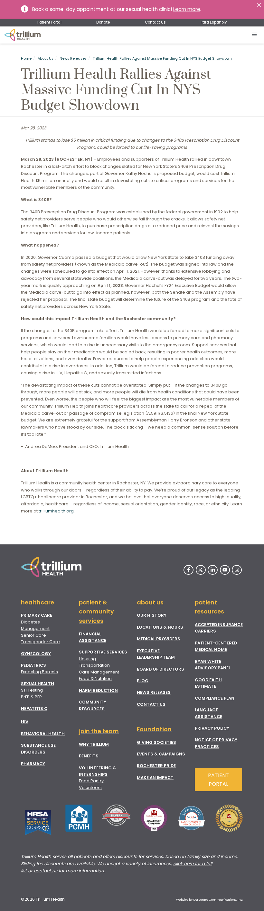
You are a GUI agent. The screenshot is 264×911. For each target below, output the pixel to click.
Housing (87, 659)
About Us (45, 58)
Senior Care (33, 635)
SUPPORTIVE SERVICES (103, 652)
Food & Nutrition (95, 678)
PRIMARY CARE (36, 615)
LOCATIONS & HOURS (160, 627)
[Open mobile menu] (254, 35)
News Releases (73, 58)
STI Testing (32, 690)
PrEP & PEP (31, 697)
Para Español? (214, 22)
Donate (103, 22)
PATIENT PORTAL (218, 780)
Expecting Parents (39, 671)
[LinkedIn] (213, 570)
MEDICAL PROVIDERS (158, 639)
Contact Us (155, 22)
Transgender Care (40, 641)
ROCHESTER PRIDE (156, 765)
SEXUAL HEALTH (37, 683)
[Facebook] (188, 570)
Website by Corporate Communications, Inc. (209, 900)
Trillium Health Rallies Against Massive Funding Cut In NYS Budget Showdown (162, 58)
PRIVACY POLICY (212, 728)
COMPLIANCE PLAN (214, 698)
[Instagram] (237, 570)
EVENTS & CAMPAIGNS (161, 754)
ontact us (46, 871)
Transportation (94, 665)
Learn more (186, 9)
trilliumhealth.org (56, 511)
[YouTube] (225, 570)
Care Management (99, 672)
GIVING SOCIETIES (156, 742)
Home (26, 58)
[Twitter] (201, 570)
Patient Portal (49, 22)
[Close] (259, 5)
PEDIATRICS (33, 665)
